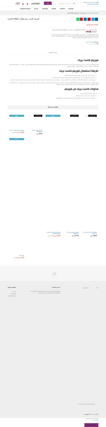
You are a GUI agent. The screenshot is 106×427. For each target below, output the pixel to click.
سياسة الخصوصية (25, 8)
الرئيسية (71, 8)
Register (18, 3)
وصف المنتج (53, 52)
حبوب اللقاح (21, 255)
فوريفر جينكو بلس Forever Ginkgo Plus (73, 233)
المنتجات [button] (62, 8)
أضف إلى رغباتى (87, 229)
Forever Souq (92, 414)
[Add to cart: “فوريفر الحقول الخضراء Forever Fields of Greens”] (58, 229)
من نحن (36, 8)
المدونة (54, 8)
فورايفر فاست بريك (91, 43)
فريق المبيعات (36, 2)
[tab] (53, 53)
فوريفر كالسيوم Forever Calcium (16, 130)
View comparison (91, 425)
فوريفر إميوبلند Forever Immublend (37, 131)
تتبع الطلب (45, 8)
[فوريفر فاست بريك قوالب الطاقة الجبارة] (96, 19)
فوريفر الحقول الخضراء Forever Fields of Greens (53, 233)
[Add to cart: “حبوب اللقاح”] (21, 253)
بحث (48, 3)
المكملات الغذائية (89, 42)
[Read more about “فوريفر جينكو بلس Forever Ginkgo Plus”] (76, 229)
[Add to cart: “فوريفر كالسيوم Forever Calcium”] (21, 127)
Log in (18, 2)
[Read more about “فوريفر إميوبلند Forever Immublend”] (39, 127)
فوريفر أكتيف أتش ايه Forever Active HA (90, 233)
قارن (84, 229)
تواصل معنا (13, 294)
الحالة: (96, 24)
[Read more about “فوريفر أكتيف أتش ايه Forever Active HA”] (94, 229)
